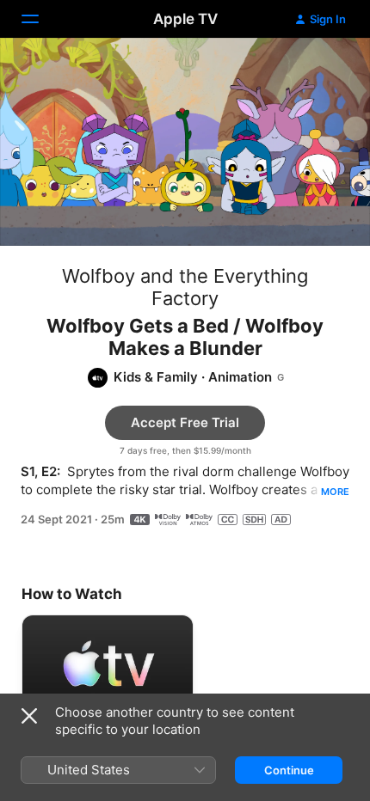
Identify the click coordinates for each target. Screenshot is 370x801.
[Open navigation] (40, 19)
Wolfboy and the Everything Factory (185, 287)
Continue (289, 770)
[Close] (29, 716)
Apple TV (185, 19)
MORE (335, 492)
